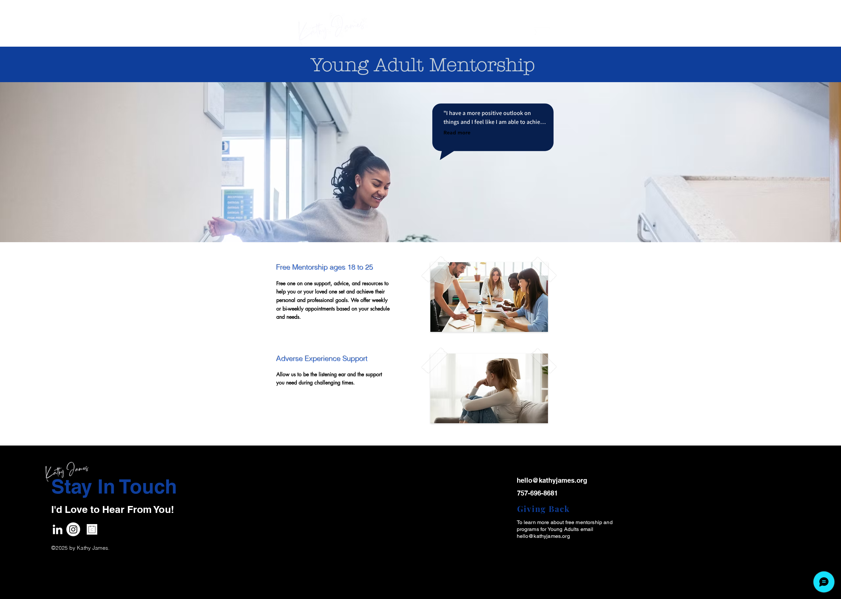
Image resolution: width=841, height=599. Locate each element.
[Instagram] (73, 529)
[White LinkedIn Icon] (57, 529)
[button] (543, 34)
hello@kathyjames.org (543, 536)
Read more (456, 132)
